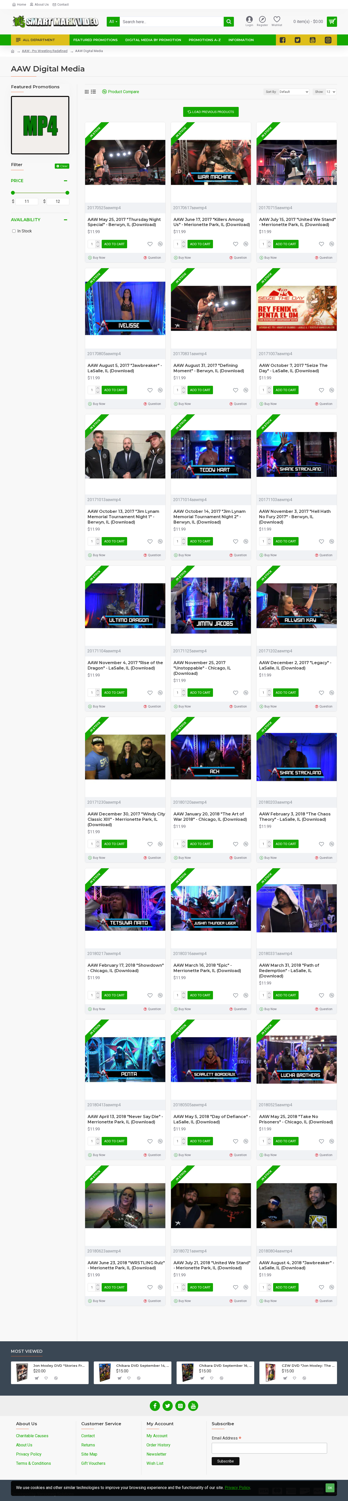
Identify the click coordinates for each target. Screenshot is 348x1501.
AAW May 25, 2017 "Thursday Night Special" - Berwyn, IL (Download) (124, 222)
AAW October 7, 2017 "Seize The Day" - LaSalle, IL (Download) (293, 368)
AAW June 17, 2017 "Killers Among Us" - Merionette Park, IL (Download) (211, 222)
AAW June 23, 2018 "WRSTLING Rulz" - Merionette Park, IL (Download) (126, 1265)
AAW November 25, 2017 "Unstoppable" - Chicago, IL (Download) (202, 668)
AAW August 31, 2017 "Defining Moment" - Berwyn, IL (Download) (208, 368)
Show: (319, 92)
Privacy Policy (237, 1487)
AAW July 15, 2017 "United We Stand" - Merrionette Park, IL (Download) (297, 222)
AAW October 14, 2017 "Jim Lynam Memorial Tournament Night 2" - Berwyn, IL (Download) (209, 517)
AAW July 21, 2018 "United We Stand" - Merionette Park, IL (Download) (211, 1265)
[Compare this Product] (160, 844)
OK (330, 1488)
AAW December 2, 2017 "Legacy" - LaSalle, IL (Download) (295, 665)
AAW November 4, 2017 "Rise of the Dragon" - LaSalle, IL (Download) (125, 665)
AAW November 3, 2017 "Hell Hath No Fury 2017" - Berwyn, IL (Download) (295, 517)
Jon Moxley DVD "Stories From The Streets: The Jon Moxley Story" (60, 1365)
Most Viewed (27, 1351)
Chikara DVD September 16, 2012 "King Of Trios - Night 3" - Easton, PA (225, 1365)
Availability (25, 219)
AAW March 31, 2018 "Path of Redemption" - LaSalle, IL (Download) (289, 970)
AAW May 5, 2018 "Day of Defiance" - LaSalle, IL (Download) (211, 1119)
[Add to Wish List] (150, 844)
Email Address (226, 1438)
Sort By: (271, 92)
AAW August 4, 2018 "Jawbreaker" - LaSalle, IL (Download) (296, 1265)
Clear (64, 166)
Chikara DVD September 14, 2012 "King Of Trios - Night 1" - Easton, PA (142, 1365)
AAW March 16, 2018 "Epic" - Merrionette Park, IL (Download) (207, 968)
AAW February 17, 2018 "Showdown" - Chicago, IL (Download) (126, 968)
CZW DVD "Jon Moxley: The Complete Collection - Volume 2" (308, 1365)
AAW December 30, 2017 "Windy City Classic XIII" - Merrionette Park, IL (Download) (126, 819)
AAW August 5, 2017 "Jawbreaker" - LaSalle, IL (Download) (125, 368)
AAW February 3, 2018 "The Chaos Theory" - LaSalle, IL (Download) (295, 817)
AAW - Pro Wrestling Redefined (45, 51)
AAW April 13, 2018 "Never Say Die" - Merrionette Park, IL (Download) (125, 1119)
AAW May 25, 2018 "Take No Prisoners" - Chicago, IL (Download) (296, 1119)
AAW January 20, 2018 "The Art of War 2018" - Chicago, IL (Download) (210, 817)
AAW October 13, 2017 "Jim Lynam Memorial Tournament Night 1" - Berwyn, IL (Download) (123, 517)
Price (17, 180)
